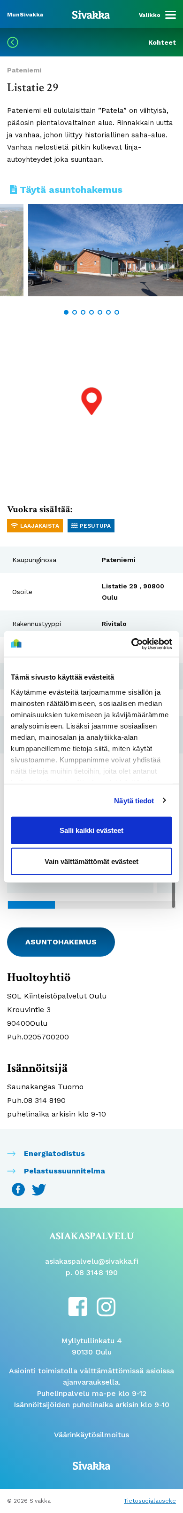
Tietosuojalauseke (150, 1500)
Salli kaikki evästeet (91, 830)
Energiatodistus (54, 1153)
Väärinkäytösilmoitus (91, 1434)
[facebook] (77, 1305)
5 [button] (100, 312)
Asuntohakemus (61, 941)
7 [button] (116, 312)
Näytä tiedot (134, 800)
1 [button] (66, 312)
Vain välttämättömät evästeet (91, 861)
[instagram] (106, 1306)
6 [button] (108, 312)
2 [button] (74, 312)
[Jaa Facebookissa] (19, 1188)
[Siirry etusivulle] (91, 14)
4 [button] (91, 312)
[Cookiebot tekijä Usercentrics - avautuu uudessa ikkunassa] (131, 644)
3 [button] (83, 312)
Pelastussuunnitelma (64, 1170)
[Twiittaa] (39, 1188)
